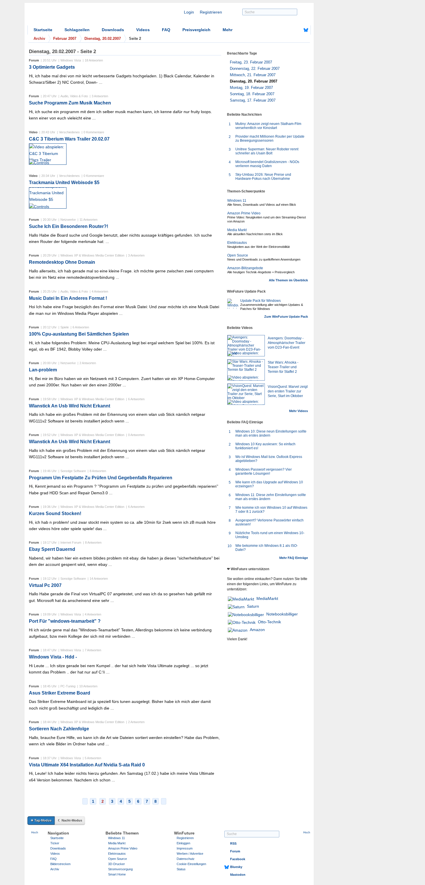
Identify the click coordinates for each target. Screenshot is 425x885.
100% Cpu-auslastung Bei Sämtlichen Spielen (79, 334)
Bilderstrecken (60, 864)
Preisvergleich (196, 29)
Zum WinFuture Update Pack (286, 316)
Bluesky (236, 867)
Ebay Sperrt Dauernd (52, 549)
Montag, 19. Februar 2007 (251, 87)
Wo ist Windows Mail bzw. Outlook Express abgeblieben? (268, 459)
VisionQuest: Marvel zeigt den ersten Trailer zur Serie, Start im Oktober (288, 391)
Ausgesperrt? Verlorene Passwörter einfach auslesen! (269, 522)
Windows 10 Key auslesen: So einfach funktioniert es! (265, 446)
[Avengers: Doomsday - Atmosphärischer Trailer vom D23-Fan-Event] (246, 345)
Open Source (237, 255)
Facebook (237, 859)
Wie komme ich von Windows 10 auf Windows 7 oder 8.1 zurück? (271, 510)
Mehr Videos (298, 411)
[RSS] (288, 30)
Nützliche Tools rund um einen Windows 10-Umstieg (269, 535)
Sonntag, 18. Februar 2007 (252, 94)
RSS (233, 843)
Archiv (54, 869)
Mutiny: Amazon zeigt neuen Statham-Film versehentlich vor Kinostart (268, 126)
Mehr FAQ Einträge (293, 558)
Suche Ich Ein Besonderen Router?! (68, 226)
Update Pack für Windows (260, 301)
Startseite (43, 29)
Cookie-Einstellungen (191, 864)
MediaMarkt (267, 598)
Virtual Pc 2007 (45, 585)
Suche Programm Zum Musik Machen (70, 102)
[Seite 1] (85, 801)
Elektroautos (237, 243)
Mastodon (237, 874)
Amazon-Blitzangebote (245, 268)
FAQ (166, 29)
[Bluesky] (306, 30)
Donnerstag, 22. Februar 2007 (255, 68)
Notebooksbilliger (282, 614)
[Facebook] (297, 30)
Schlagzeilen (77, 29)
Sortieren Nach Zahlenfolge (59, 728)
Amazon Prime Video (243, 213)
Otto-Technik (269, 622)
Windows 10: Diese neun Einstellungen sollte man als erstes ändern (270, 433)
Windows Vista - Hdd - (53, 656)
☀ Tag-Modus (41, 820)
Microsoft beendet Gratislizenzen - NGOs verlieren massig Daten (267, 164)
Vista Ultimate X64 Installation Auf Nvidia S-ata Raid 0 (87, 764)
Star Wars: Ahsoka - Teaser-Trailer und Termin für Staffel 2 (283, 367)
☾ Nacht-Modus (70, 820)
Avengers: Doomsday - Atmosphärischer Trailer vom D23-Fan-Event (286, 342)
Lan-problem (43, 369)
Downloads (113, 29)
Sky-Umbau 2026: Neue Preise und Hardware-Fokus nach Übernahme (263, 177)
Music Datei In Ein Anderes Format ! (68, 298)
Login (189, 12)
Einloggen (183, 843)
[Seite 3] (163, 801)
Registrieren (211, 12)
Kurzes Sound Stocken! (55, 513)
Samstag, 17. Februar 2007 (253, 100)
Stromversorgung (120, 869)
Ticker (54, 843)
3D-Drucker (116, 864)
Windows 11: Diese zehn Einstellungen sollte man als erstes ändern (270, 497)
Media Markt (237, 230)
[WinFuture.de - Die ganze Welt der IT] (76, 15)
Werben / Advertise (190, 853)
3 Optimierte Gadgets (52, 67)
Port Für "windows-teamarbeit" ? (65, 621)
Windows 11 (236, 201)
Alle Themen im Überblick (288, 280)
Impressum (185, 848)
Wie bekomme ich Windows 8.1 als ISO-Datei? (266, 548)
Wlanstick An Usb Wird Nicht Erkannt (69, 405)
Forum (235, 851)
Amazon (257, 629)
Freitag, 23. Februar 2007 (251, 62)
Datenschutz (186, 858)
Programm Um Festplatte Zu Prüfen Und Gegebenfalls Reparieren (100, 477)
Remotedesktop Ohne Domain (62, 262)
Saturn (253, 606)
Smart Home (117, 874)
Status (181, 869)
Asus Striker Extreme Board (59, 693)
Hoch (34, 832)
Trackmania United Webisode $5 (64, 182)
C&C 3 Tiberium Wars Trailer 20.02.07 (69, 138)
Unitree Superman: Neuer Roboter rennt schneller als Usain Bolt (266, 151)
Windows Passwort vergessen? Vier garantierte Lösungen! (263, 471)
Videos (143, 29)
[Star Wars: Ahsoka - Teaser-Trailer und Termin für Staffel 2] (246, 370)
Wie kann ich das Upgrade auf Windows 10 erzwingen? (269, 484)
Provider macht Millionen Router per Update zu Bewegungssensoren (269, 138)
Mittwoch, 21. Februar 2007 (253, 75)
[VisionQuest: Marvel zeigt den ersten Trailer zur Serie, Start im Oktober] (246, 394)
